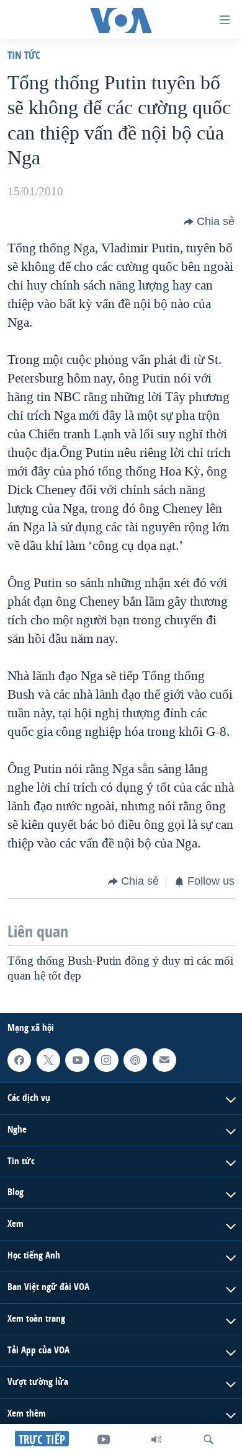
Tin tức (23, 55)
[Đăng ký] (164, 1060)
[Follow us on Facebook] (19, 1060)
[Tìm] (208, 1439)
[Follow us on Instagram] (106, 1060)
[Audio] (156, 1439)
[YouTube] (103, 1439)
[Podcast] (135, 1060)
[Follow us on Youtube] (77, 1060)
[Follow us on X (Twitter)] (48, 1060)
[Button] (209, 222)
